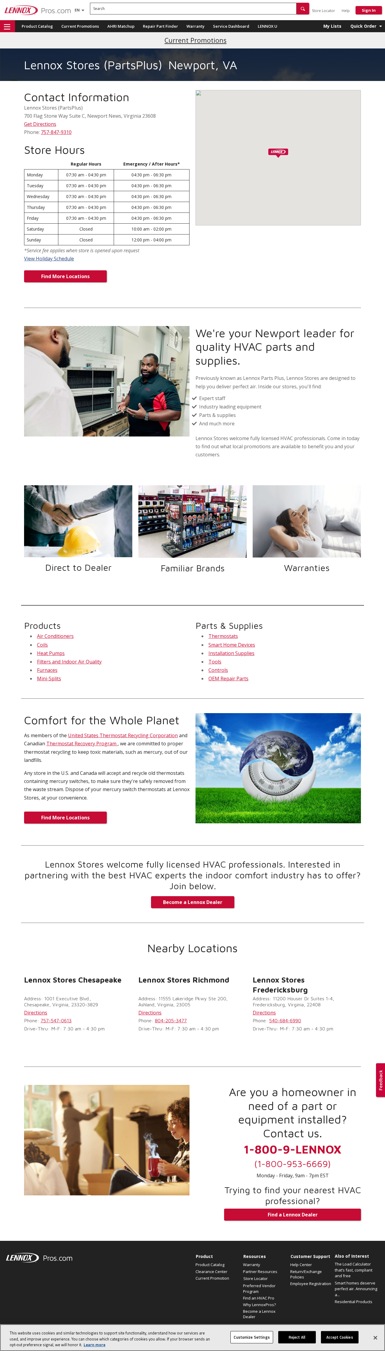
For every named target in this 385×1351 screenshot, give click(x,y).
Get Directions (40, 124)
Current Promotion (212, 1278)
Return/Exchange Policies (306, 1274)
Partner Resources (260, 1271)
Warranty (195, 26)
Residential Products (353, 1301)
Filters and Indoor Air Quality (69, 661)
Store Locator (323, 10)
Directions (35, 1012)
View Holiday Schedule (49, 258)
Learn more (94, 1345)
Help (346, 10)
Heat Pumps (51, 653)
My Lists (332, 26)
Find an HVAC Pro (258, 1298)
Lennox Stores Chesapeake (73, 979)
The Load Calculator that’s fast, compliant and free (353, 1269)
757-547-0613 (56, 1020)
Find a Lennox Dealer (293, 1214)
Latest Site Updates (196, 40)
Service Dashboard (231, 26)
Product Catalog (37, 26)
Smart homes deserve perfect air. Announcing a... (356, 1288)
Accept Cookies (339, 1337)
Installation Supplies (231, 653)
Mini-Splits (49, 678)
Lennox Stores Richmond (183, 979)
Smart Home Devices (231, 644)
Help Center (301, 1264)
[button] (303, 8)
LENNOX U (267, 26)
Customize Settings (252, 1337)
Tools (214, 661)
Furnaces (47, 670)
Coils (42, 644)
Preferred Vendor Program (259, 1288)
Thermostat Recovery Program (82, 743)
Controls (218, 670)
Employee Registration (310, 1283)
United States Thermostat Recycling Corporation (123, 735)
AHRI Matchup (120, 26)
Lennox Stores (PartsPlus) (93, 64)
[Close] (375, 1337)
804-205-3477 (171, 1020)
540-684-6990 (285, 1020)
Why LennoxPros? (259, 1304)
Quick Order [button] (363, 26)
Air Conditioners (55, 636)
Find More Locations (65, 276)
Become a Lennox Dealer (192, 902)
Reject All (297, 1337)
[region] (192, 1337)
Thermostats (223, 636)
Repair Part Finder (160, 26)
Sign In (369, 10)
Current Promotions (80, 26)
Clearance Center (211, 1271)
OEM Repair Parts (228, 678)
